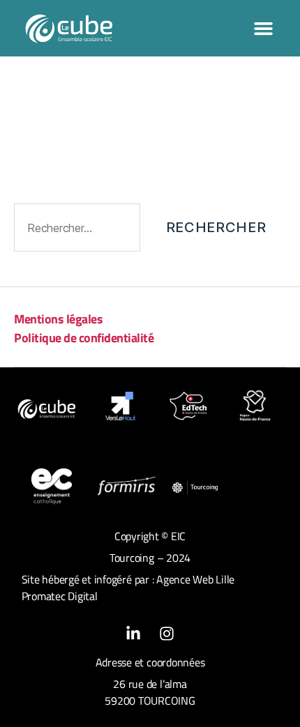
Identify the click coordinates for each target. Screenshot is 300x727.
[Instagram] (166, 633)
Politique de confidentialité (83, 337)
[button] (263, 28)
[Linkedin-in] (133, 633)
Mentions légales (58, 318)
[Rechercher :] (74, 230)
